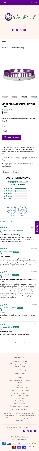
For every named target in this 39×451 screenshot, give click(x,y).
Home (4, 41)
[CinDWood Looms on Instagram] (21, 30)
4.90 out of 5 (23, 182)
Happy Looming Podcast (19, 396)
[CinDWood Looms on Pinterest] (17, 30)
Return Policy (19, 401)
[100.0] (11, 210)
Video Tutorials (19, 393)
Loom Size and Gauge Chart (19, 380)
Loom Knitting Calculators (19, 390)
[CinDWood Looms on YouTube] (25, 30)
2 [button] (15, 342)
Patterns (19, 383)
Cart (35, 3)
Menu (6, 3)
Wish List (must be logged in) (19, 406)
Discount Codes (19, 398)
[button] (6, 110)
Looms (19, 377)
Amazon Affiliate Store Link (19, 388)
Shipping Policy (19, 403)
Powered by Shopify (18, 439)
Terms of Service (25, 427)
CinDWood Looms (21, 437)
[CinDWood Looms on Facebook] (13, 30)
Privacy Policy (12, 427)
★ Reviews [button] (37, 227)
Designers (19, 385)
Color (4, 127)
